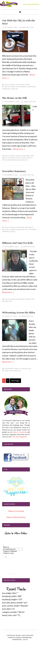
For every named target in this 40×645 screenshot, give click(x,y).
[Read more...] (19, 149)
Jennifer (14, 160)
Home (27, 84)
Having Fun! (29, 299)
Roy (26, 160)
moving (8, 160)
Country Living (14, 158)
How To (17, 368)
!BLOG (7, 84)
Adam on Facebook (16, 511)
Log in (25, 639)
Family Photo (26, 158)
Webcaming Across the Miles (18, 312)
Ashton (5, 229)
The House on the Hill (14, 97)
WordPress (17, 639)
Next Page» (15, 381)
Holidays (32, 229)
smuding (14, 89)
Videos (12, 231)
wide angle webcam (13, 371)
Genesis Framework (24, 637)
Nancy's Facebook (20, 432)
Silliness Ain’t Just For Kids (17, 242)
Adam (18, 156)
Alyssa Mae (20, 84)
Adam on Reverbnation (16, 517)
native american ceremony (16, 86)
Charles (12, 229)
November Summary (14, 171)
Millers (21, 160)
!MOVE (12, 84)
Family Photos (22, 229)
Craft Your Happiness (19, 437)
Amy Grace (29, 227)
